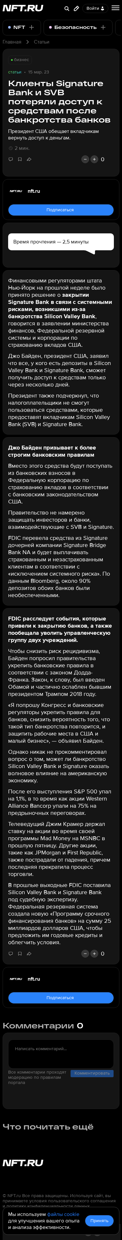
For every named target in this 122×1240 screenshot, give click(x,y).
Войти (93, 8)
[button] (29, 159)
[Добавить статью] (76, 8)
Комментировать (92, 1073)
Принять (99, 1220)
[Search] (67, 8)
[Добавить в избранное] (19, 159)
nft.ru (34, 191)
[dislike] (85, 159)
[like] (94, 159)
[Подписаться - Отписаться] (31, 27)
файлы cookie (63, 1214)
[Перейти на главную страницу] (23, 8)
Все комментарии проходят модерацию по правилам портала (37, 1077)
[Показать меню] (115, 8)
